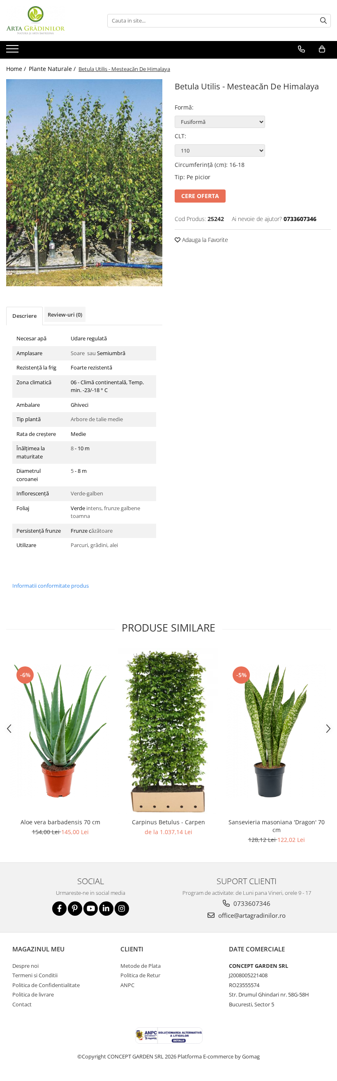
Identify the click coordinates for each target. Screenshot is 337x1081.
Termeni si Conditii (35, 975)
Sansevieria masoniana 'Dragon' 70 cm (277, 826)
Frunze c (81, 530)
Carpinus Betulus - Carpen (168, 822)
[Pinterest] (75, 908)
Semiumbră (112, 353)
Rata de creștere (36, 434)
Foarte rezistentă (91, 367)
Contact (22, 1004)
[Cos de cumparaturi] (322, 49)
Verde (78, 508)
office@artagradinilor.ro (251, 915)
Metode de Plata (140, 965)
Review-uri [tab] (65, 314)
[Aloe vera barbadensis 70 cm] (60, 730)
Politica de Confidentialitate (46, 985)
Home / (17, 69)
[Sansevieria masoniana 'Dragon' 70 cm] (276, 730)
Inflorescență (32, 493)
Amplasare (29, 353)
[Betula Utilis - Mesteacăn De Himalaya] (84, 182)
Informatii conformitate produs (50, 585)
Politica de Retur (140, 975)
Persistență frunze (38, 530)
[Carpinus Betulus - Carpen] (168, 731)
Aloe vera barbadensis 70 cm (60, 822)
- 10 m (82, 448)
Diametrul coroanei (28, 475)
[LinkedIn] (106, 908)
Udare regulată (89, 338)
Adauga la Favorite (204, 240)
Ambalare (28, 404)
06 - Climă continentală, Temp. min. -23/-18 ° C (107, 386)
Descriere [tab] (24, 315)
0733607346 (251, 903)
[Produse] (13, 51)
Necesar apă (31, 338)
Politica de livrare (33, 994)
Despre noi (25, 965)
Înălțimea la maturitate (30, 452)
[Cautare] (323, 20)
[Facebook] (59, 908)
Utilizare (26, 545)
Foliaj (22, 508)
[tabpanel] (84, 182)
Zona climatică (33, 382)
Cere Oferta (200, 196)
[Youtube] (90, 908)
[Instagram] (122, 908)
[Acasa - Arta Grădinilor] (47, 20)
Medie (79, 434)
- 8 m (80, 470)
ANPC (127, 985)
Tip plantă (28, 419)
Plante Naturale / (53, 69)
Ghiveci (79, 404)
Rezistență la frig (36, 367)
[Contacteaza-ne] (301, 49)
